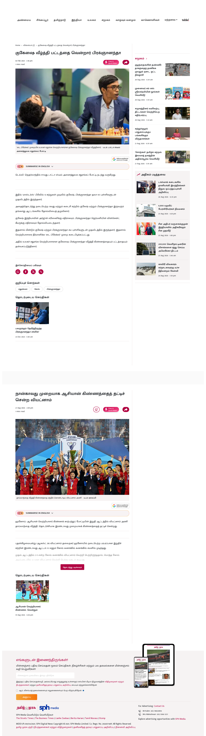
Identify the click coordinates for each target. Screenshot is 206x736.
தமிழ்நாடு (60, 20)
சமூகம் (106, 20)
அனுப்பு (26, 697)
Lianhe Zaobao (62, 718)
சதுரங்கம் (22, 289)
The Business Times (44, 718)
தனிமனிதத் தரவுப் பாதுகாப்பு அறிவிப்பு (53, 685)
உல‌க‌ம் (91, 20)
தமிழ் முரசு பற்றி (24, 727)
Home (17, 45)
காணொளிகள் (150, 20)
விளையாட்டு (29, 45)
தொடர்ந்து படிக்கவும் (72, 567)
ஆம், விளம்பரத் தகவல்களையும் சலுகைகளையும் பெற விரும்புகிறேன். (51, 690)
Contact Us (159, 706)
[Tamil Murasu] (26, 708)
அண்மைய (24, 20)
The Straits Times (24, 718)
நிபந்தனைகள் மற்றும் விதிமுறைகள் (53, 727)
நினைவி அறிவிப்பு (125, 727)
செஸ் (37, 289)
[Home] (49, 708)
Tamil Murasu (91, 718)
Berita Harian (77, 718)
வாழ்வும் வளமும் (126, 20)
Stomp (102, 718)
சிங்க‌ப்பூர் (42, 20)
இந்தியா (76, 20)
